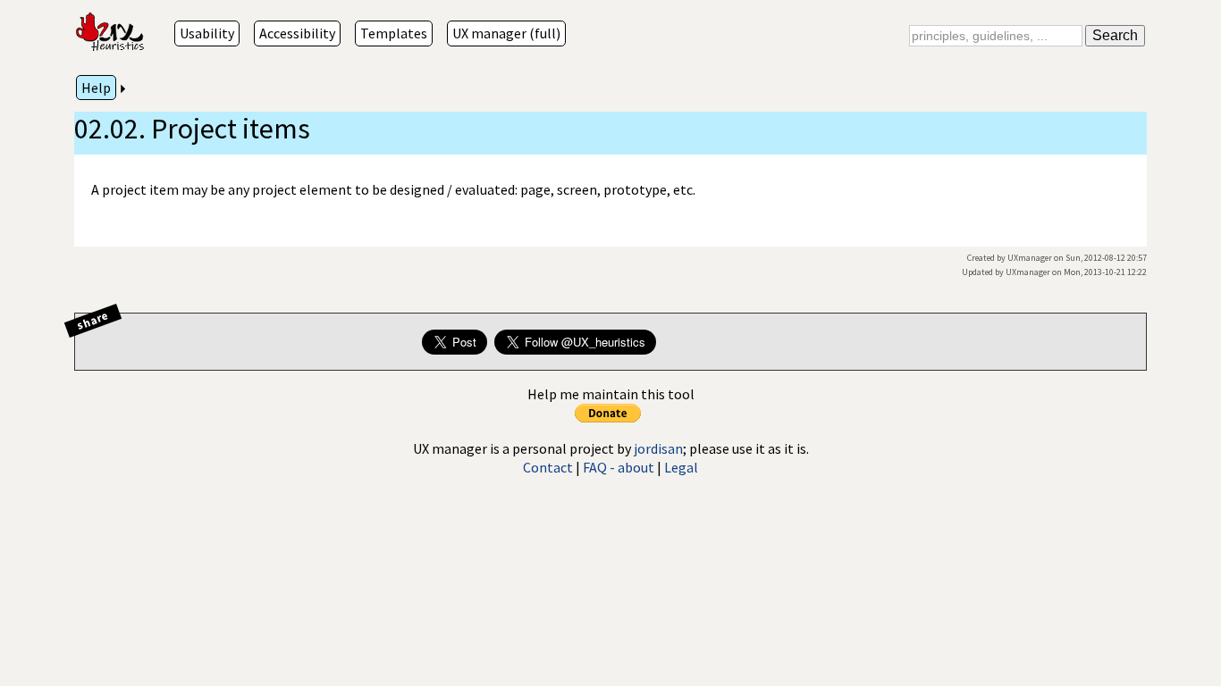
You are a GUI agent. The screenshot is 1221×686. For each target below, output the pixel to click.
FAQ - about (618, 467)
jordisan (658, 448)
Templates (393, 33)
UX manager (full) (506, 33)
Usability (207, 33)
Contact (548, 467)
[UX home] (111, 33)
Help (96, 87)
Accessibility (297, 33)
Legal (681, 467)
